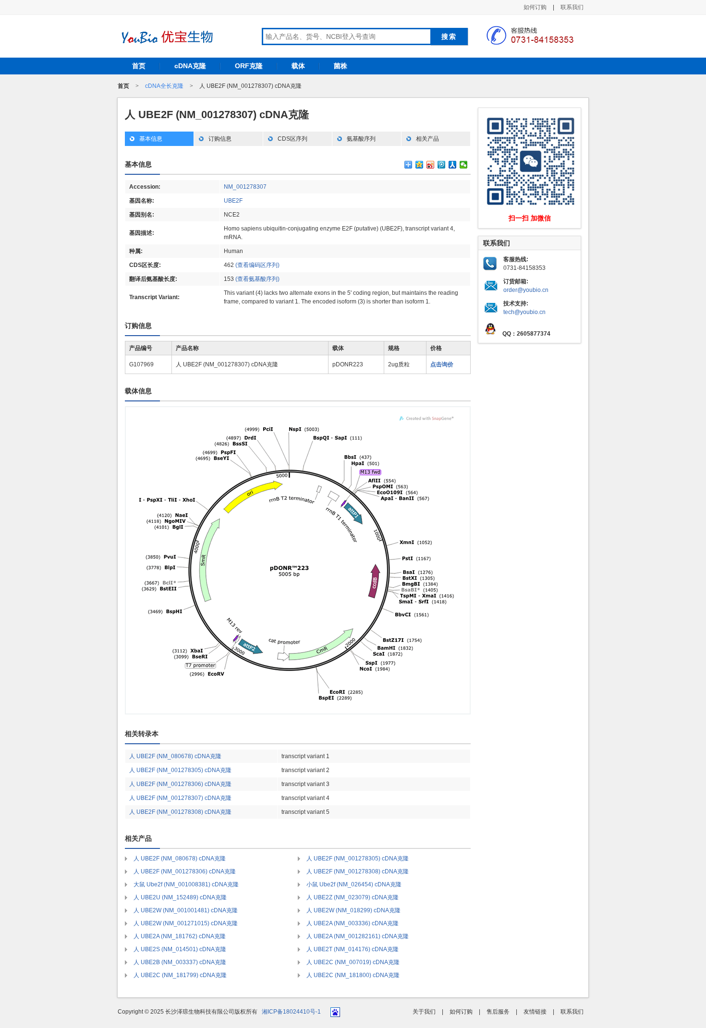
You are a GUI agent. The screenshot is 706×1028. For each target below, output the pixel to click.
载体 (298, 66)
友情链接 (535, 1011)
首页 (139, 66)
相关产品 (427, 138)
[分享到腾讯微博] (442, 165)
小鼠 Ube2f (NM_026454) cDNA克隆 (354, 884)
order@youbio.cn (525, 290)
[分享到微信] (464, 165)
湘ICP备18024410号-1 (291, 1011)
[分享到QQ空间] (419, 165)
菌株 (340, 66)
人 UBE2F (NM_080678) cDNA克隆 (175, 756)
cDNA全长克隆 (164, 86)
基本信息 (150, 138)
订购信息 (219, 138)
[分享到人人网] (453, 165)
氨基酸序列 (361, 138)
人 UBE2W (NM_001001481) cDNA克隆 (186, 910)
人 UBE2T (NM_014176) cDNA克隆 (352, 949)
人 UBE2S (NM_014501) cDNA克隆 (180, 949)
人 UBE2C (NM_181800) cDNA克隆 (353, 975)
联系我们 (572, 7)
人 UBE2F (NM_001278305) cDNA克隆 (180, 770)
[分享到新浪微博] (430, 165)
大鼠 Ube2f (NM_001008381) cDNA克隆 (186, 884)
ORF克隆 (249, 66)
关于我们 (424, 1011)
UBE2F (233, 200)
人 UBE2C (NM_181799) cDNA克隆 (180, 975)
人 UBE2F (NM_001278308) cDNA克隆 (180, 812)
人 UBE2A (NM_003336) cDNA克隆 (352, 923)
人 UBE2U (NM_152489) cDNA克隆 (180, 897)
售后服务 (498, 1011)
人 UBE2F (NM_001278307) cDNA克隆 (180, 798)
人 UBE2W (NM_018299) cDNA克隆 (353, 910)
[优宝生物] (166, 37)
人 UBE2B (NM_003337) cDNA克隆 (180, 962)
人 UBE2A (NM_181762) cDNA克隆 (180, 936)
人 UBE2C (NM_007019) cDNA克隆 (353, 962)
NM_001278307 (245, 186)
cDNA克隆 (190, 66)
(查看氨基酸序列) (257, 279)
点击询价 (441, 364)
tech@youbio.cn (524, 312)
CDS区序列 (292, 138)
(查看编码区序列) (257, 265)
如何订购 (535, 7)
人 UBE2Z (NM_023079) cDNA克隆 (352, 897)
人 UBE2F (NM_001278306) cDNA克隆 (180, 784)
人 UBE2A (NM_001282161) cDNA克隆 (357, 936)
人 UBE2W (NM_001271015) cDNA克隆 (186, 923)
